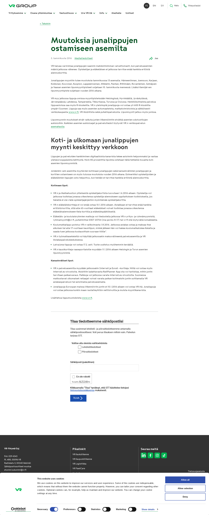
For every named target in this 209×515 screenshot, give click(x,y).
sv (162, 5)
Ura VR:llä (87, 13)
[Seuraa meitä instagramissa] (157, 455)
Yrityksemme (16, 13)
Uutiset (130, 13)
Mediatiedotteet (84, 58)
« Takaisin (45, 23)
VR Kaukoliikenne (81, 454)
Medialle (116, 13)
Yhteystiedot (194, 6)
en (154, 5)
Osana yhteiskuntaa (41, 13)
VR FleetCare (79, 468)
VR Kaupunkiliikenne (82, 459)
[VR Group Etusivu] (22, 5)
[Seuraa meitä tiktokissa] (164, 455)
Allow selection (185, 488)
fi (146, 5)
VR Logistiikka (79, 464)
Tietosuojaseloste (196, 471)
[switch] (82, 509)
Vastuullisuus (66, 13)
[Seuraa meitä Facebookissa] (150, 455)
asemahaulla (57, 126)
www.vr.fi (74, 112)
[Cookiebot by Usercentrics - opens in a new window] (18, 509)
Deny (185, 497)
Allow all (185, 480)
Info (102, 13)
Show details (148, 509)
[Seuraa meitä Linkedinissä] (143, 455)
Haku (176, 5)
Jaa (156, 58)
